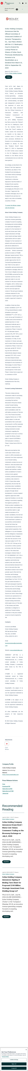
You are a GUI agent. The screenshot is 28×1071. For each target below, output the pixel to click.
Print (3, 784)
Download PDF (6, 786)
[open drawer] (25, 3)
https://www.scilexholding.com (10, 774)
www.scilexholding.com (16, 650)
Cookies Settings (14, 1059)
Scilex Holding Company (15, 73)
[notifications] (22, 3)
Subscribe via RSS (7, 789)
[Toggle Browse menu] (22, 9)
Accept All (14, 1068)
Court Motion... (7, 749)
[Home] (7, 3)
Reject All (14, 1064)
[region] (14, 1059)
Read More (6, 861)
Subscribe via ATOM (7, 791)
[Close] (26, 1049)
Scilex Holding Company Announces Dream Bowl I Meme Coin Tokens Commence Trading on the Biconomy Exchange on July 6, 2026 (13, 829)
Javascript (5, 793)
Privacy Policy (5, 1056)
